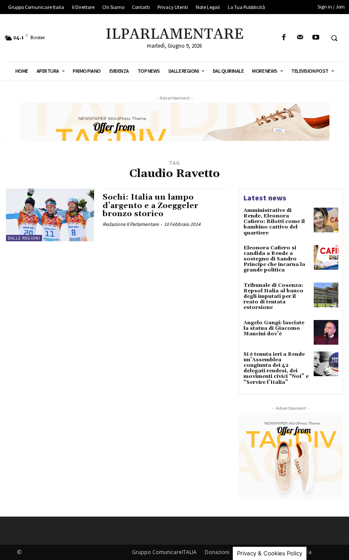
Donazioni (217, 552)
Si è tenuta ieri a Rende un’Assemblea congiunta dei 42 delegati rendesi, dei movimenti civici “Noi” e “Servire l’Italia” (276, 368)
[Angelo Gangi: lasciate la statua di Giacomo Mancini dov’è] (326, 332)
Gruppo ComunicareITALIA (164, 552)
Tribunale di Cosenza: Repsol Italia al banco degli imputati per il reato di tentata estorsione (273, 296)
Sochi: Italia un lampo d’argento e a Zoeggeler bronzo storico (150, 205)
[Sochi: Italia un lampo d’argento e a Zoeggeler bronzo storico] (50, 215)
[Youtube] (315, 37)
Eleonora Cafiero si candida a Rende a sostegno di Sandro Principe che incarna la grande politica (274, 259)
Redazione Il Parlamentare (131, 224)
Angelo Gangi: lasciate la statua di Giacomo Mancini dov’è (273, 328)
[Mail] (300, 37)
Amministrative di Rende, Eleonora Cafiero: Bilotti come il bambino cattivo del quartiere (274, 221)
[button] (334, 38)
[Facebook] (284, 37)
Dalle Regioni (24, 238)
